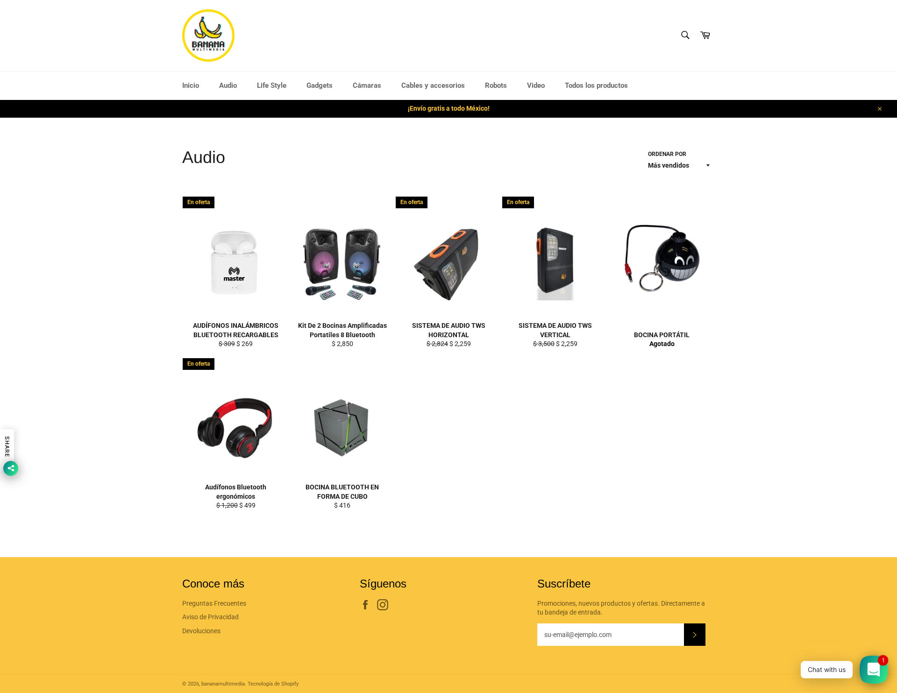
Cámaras (367, 85)
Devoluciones (201, 631)
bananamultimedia (223, 684)
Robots (496, 85)
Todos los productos (596, 85)
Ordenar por (667, 154)
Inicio (190, 85)
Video (536, 85)
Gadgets (319, 85)
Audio (228, 85)
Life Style (271, 85)
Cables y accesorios (433, 85)
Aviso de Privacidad (210, 617)
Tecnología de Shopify (273, 684)
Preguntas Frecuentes (214, 603)
